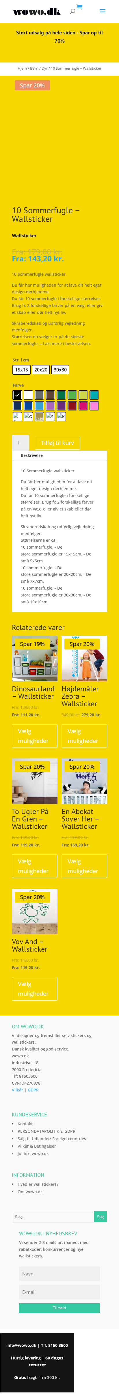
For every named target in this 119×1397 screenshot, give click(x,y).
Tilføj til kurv (57, 443)
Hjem (22, 68)
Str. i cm (21, 360)
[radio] (21, 369)
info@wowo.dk (21, 1345)
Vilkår (17, 1090)
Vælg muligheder (33, 736)
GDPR (33, 1090)
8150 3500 (58, 1345)
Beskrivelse (32, 455)
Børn (34, 68)
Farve (18, 385)
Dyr (45, 68)
